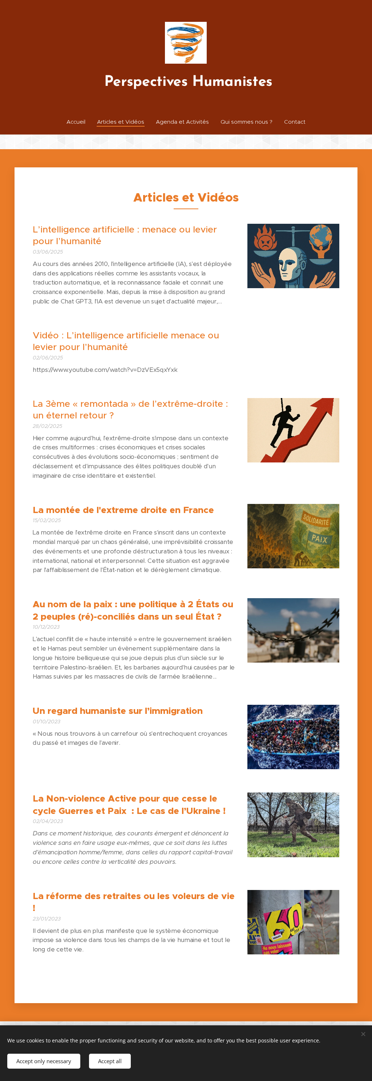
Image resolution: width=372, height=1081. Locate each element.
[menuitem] (78, 122)
